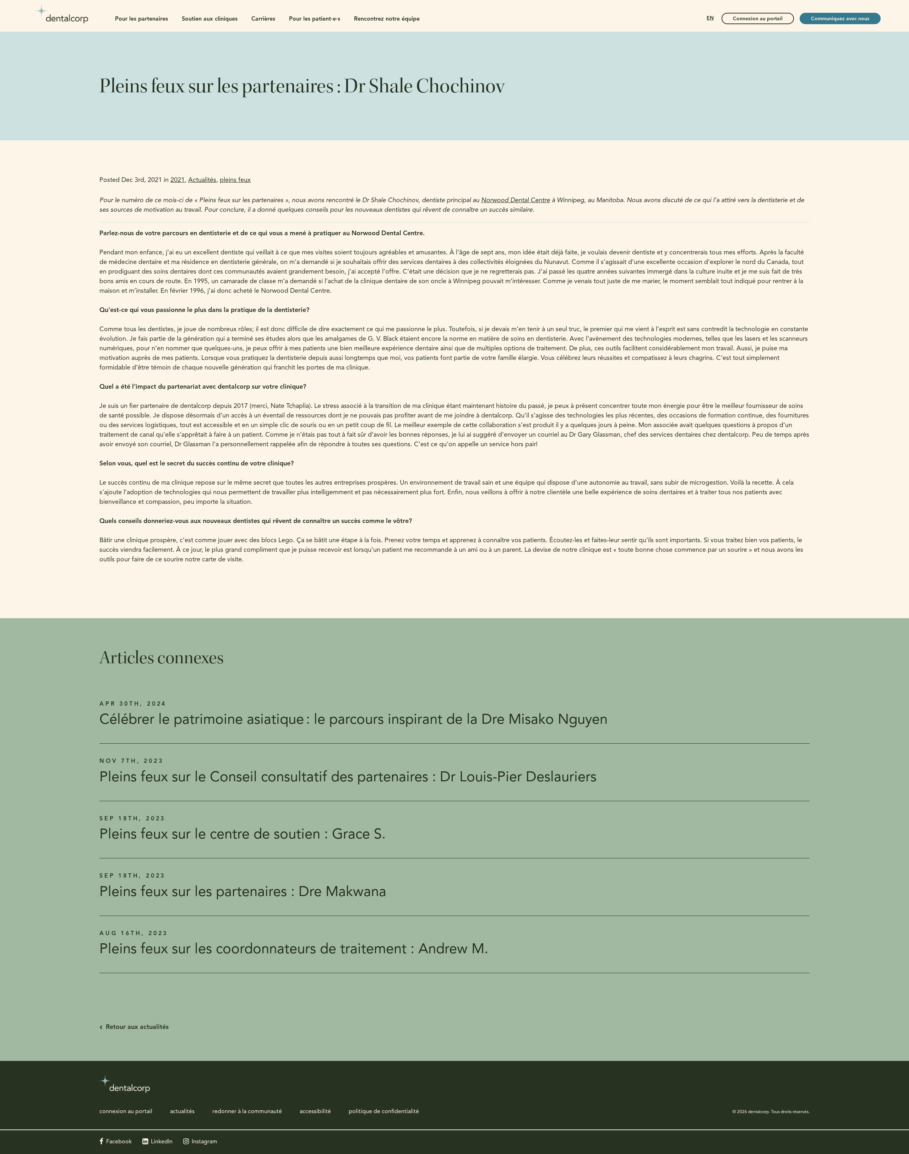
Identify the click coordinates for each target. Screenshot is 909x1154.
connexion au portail (125, 1112)
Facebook (119, 1142)
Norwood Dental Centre (515, 201)
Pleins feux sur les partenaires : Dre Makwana (242, 892)
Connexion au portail (758, 19)
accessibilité (315, 1112)
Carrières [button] (263, 19)
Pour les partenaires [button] (141, 19)
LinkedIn (162, 1142)
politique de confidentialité (384, 1112)
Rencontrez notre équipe (387, 19)
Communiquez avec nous (840, 19)
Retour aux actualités (137, 1027)
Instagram (204, 1142)
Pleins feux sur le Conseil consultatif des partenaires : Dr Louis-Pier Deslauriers (348, 778)
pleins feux (235, 180)
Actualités (202, 180)
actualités (182, 1112)
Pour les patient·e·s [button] (314, 19)
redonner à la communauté (247, 1112)
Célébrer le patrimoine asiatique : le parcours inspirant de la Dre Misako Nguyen (353, 720)
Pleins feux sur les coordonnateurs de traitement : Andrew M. (293, 950)
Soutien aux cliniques (210, 19)
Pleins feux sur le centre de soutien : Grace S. (242, 835)
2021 (177, 180)
